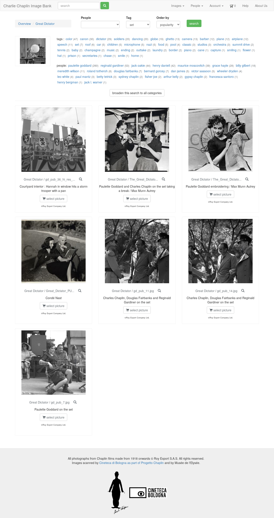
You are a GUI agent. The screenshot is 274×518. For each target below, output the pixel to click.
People (196, 5)
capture (216, 50)
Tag (128, 17)
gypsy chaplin (194, 76)
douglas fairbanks (126, 71)
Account (215, 5)
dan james (178, 71)
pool (173, 44)
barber (204, 39)
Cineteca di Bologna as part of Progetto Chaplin (131, 463)
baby (75, 50)
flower (247, 50)
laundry (158, 50)
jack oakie (138, 65)
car (99, 44)
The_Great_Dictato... (144, 179)
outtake (141, 50)
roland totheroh (97, 71)
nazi (149, 44)
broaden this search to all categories (137, 93)
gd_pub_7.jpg (60, 402)
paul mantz (83, 76)
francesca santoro (221, 76)
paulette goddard (79, 65)
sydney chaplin (129, 76)
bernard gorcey (154, 71)
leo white (63, 76)
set (77, 44)
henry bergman (67, 82)
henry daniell (161, 65)
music (111, 50)
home (135, 55)
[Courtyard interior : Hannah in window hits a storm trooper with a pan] (80, 179)
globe (154, 39)
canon (84, 39)
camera (187, 39)
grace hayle (220, 65)
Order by (162, 17)
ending (125, 50)
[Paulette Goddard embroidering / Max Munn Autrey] (247, 179)
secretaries (89, 55)
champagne (93, 50)
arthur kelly (171, 76)
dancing (137, 39)
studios (202, 44)
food (161, 44)
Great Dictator (45, 23)
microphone (132, 44)
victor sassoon (201, 71)
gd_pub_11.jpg (144, 291)
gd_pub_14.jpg (227, 291)
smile (121, 55)
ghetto (170, 39)
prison (72, 55)
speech (62, 44)
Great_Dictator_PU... (60, 291)
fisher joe (151, 76)
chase (108, 55)
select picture (55, 198)
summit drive (241, 44)
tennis (61, 50)
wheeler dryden (227, 71)
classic (186, 44)
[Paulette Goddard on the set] (75, 402)
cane (201, 50)
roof (88, 44)
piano (188, 50)
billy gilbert (243, 65)
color (69, 39)
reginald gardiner (112, 65)
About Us (261, 5)
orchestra (219, 44)
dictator (101, 39)
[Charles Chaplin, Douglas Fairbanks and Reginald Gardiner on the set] (159, 291)
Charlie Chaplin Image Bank (27, 5)
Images (176, 5)
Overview (24, 23)
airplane (237, 39)
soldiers (119, 39)
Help (245, 5)
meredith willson (68, 71)
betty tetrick (104, 76)
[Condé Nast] (80, 291)
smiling (232, 50)
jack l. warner (93, 82)
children (112, 44)
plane (220, 39)
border (173, 50)
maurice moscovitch (191, 65)
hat (59, 55)
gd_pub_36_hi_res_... (60, 179)
